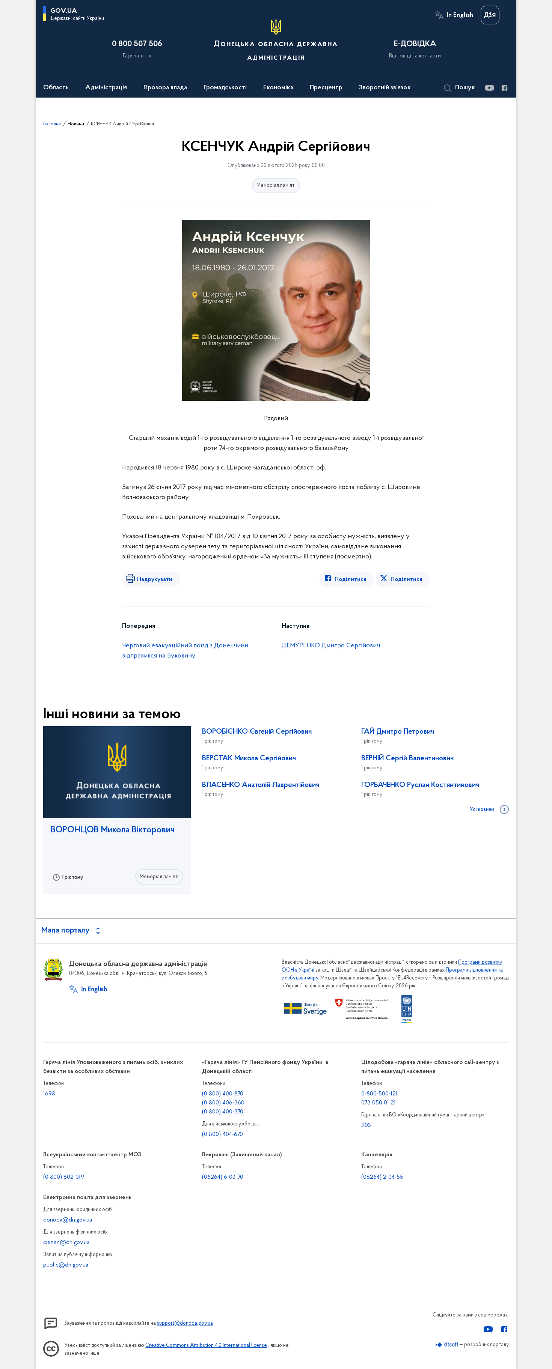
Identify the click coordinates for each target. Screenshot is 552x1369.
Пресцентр (326, 87)
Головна (52, 124)
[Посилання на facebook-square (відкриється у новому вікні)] (504, 87)
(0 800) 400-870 (222, 1094)
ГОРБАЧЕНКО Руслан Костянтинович (420, 785)
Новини (76, 124)
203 (366, 1125)
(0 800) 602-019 (63, 1177)
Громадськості (225, 87)
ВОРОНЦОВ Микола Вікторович (113, 830)
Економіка (278, 87)
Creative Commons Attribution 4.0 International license (206, 1345)
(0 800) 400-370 (222, 1112)
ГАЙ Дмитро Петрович (397, 732)
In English (460, 15)
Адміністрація (106, 87)
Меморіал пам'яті (276, 185)
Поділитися (350, 579)
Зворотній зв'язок (385, 87)
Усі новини (482, 809)
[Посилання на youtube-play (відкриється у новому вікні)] (489, 87)
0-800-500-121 (379, 1094)
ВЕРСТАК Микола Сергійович (249, 758)
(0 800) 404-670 (222, 1134)
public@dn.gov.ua (65, 1265)
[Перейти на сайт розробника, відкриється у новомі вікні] (447, 1345)
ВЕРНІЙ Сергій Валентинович (407, 758)
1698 (49, 1094)
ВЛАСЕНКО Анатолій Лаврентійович (260, 785)
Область (56, 87)
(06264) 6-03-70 (222, 1177)
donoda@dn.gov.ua (67, 1220)
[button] (459, 88)
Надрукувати (154, 579)
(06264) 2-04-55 (382, 1177)
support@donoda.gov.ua (185, 1323)
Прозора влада (165, 87)
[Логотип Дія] (490, 15)
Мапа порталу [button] (65, 931)
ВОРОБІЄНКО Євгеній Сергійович (257, 732)
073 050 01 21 (378, 1103)
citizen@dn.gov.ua (66, 1243)
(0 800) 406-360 (223, 1103)
